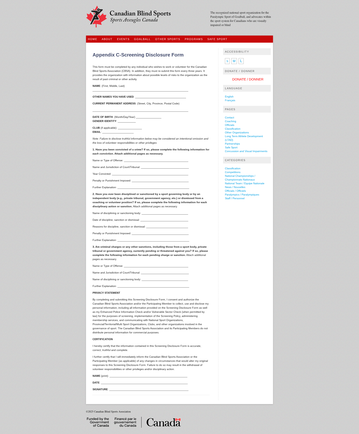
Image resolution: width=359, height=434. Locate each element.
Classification (232, 128)
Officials (229, 124)
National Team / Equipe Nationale (244, 183)
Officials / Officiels (235, 190)
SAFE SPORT (217, 39)
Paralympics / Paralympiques (242, 194)
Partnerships (232, 143)
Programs (194, 39)
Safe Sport (231, 147)
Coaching (230, 121)
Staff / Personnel (235, 198)
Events (123, 39)
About (107, 39)
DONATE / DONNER (247, 79)
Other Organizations (237, 132)
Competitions (232, 172)
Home (92, 39)
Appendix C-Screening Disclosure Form (138, 55)
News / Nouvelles (235, 187)
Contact (229, 117)
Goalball (142, 39)
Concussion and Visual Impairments (246, 151)
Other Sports (167, 39)
